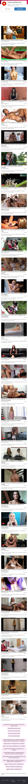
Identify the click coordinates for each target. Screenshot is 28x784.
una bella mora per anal (14, 728)
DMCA (7, 780)
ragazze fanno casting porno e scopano (14, 743)
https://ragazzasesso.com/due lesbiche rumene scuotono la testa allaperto (14, 753)
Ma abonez (20, 9)
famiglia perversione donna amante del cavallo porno (14, 725)
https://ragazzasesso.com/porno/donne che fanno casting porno (14, 757)
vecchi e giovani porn (14, 736)
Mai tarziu (7, 9)
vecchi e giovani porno (14, 733)
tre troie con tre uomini (14, 731)
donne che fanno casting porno (14, 766)
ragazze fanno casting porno (14, 769)
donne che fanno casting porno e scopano (14, 746)
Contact (19, 780)
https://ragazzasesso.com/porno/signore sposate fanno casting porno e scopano (14, 740)
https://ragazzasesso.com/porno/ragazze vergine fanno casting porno (14, 761)
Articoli (3, 780)
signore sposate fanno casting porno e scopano (14, 749)
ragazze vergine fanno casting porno (14, 764)
